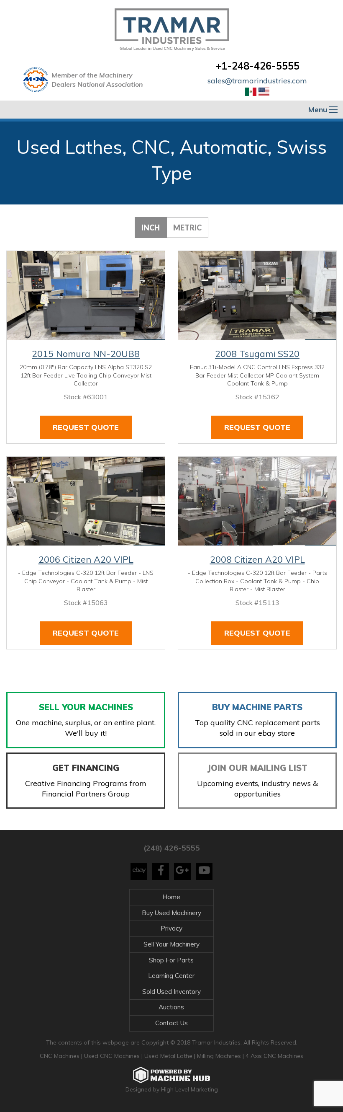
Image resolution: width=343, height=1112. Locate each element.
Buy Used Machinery (171, 913)
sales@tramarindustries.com (257, 80)
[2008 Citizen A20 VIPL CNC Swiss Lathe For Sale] (257, 501)
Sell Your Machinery (171, 944)
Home (171, 897)
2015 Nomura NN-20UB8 (86, 353)
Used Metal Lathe (169, 1056)
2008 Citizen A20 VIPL (257, 559)
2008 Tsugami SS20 (257, 353)
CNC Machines (60, 1056)
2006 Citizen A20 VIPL (85, 559)
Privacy (171, 928)
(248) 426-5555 (171, 848)
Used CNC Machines (112, 1056)
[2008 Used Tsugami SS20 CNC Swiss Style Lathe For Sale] (257, 295)
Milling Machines (219, 1056)
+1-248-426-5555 (257, 65)
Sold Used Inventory (171, 992)
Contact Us (171, 1023)
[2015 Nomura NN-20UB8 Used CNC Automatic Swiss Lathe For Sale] (86, 295)
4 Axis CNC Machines (274, 1056)
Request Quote (86, 427)
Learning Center (171, 976)
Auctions (171, 1007)
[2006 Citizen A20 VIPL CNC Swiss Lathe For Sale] (86, 501)
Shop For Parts (171, 960)
